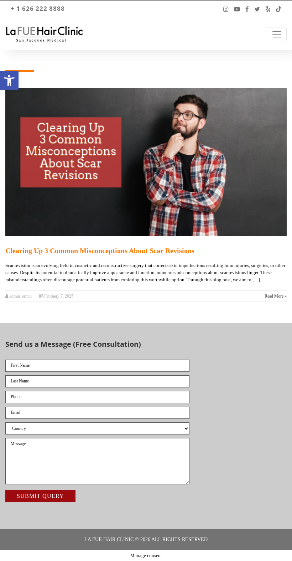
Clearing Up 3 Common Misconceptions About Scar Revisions (99, 250)
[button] (9, 80)
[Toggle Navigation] (277, 34)
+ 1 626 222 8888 (38, 8)
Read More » (276, 296)
